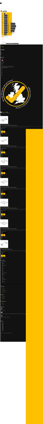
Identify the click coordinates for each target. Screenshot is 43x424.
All (4, 13)
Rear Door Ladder (5, 21)
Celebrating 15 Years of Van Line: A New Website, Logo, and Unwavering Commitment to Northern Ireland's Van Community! (15, 313)
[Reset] (0, 3)
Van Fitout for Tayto (3, 310)
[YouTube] (2, 328)
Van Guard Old (4, 124)
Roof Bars (1, 54)
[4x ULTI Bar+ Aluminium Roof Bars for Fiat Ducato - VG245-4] (4, 203)
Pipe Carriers (5, 19)
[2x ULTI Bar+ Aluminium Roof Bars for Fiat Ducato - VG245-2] (4, 120)
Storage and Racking (5, 30)
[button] (0, 115)
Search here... (3, 35)
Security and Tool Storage (5, 28)
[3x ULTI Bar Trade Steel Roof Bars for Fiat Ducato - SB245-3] (4, 182)
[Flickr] (2, 330)
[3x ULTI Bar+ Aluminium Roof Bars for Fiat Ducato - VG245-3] (4, 161)
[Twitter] (2, 324)
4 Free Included (4, 279)
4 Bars (3, 271)
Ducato (1, 53)
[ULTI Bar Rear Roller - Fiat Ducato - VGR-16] (4, 244)
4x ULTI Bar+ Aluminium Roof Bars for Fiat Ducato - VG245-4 (2, 212)
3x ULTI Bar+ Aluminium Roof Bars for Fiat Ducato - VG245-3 (9, 166)
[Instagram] (2, 325)
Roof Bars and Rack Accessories (5, 26)
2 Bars (3, 266)
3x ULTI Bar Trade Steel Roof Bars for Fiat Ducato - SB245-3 (9, 187)
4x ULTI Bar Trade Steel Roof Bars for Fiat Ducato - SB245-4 (9, 228)
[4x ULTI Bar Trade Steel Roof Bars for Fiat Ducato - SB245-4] (4, 223)
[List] (1, 112)
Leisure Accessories (5, 17)
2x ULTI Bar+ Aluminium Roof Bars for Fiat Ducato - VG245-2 (9, 125)
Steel (2, 276)
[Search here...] (1, 12)
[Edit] (9, 22)
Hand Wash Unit (5, 15)
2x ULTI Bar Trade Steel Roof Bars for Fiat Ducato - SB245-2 (2, 150)
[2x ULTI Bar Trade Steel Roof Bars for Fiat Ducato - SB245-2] (4, 141)
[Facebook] (2, 323)
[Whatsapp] (2, 329)
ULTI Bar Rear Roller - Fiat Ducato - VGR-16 (6, 249)
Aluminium (3, 274)
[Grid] (0, 112)
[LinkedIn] (2, 326)
